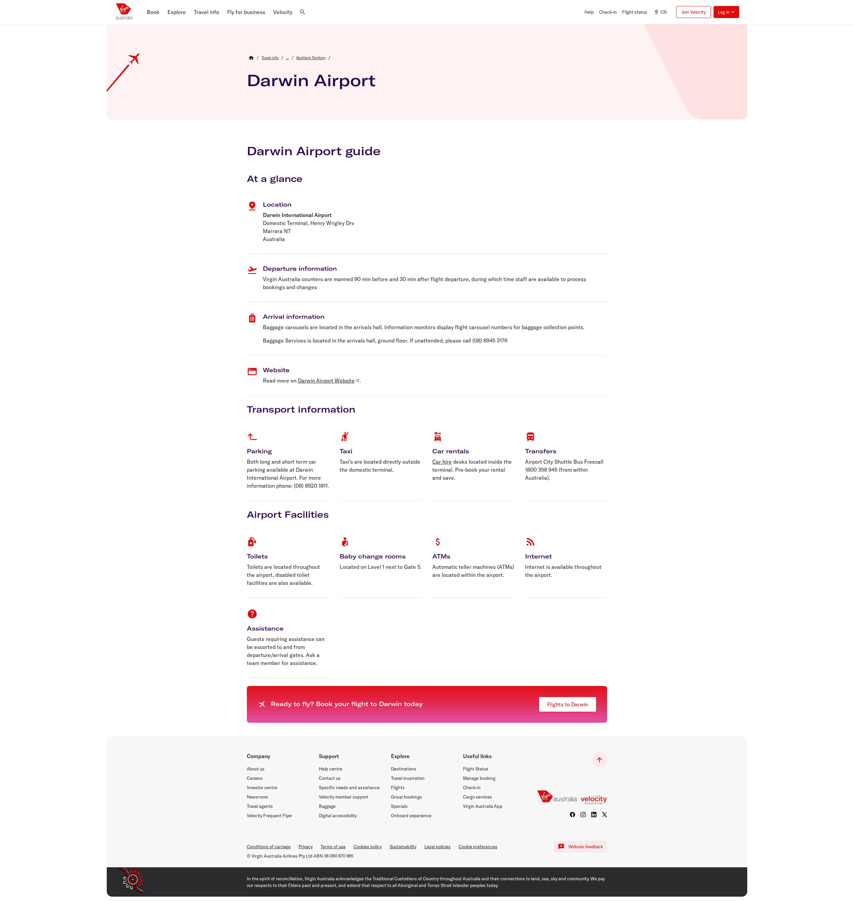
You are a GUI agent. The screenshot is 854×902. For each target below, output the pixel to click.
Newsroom (257, 797)
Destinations (403, 768)
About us (256, 768)
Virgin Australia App (482, 806)
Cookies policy (368, 846)
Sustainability (403, 846)
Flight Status (475, 768)
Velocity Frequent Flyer (269, 815)
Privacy (306, 846)
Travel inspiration (408, 778)
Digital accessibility (338, 815)
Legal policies (437, 846)
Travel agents (260, 806)
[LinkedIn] (593, 814)
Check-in (472, 787)
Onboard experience (411, 815)
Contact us (330, 778)
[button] (153, 12)
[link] (270, 58)
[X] (604, 814)
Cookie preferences (478, 846)
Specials (399, 806)
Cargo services (477, 797)
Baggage (327, 806)
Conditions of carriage (269, 846)
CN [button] (664, 12)
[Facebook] (572, 814)
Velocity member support (343, 797)
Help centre (330, 768)
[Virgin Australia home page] (124, 12)
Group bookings (406, 797)
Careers (255, 778)
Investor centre (262, 787)
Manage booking (479, 778)
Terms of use (333, 846)
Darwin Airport (311, 80)
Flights (398, 787)
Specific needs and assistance (349, 787)
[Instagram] (583, 814)
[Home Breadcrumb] (251, 57)
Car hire (442, 461)
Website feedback (585, 846)
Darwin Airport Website (326, 380)
